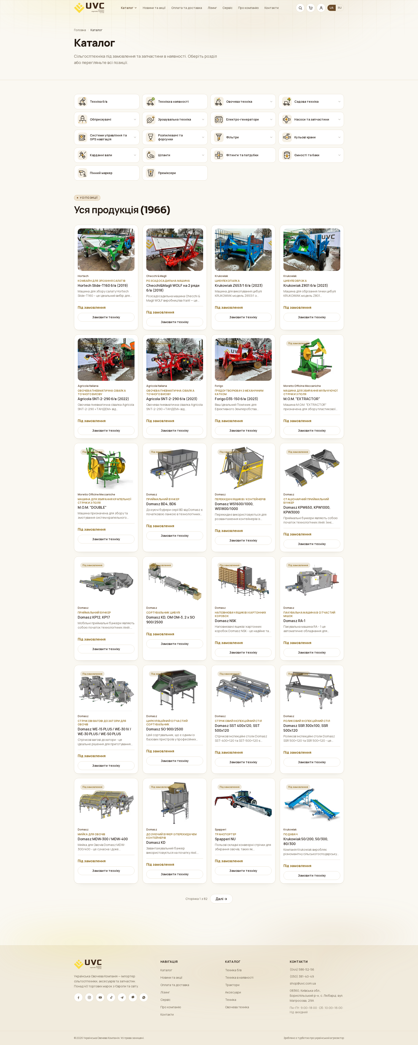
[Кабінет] (321, 7)
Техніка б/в (233, 970)
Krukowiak (221, 276)
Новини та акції (154, 8)
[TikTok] (111, 997)
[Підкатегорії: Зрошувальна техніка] (203, 119)
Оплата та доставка (186, 8)
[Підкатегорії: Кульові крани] (339, 137)
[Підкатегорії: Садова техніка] (339, 101)
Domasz (151, 494)
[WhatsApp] (143, 997)
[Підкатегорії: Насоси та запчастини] (339, 119)
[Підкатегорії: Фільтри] (271, 137)
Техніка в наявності (239, 977)
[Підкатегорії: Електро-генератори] (271, 119)
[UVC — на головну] (89, 8)
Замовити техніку (106, 317)
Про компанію (248, 8)
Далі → (221, 898)
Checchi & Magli (156, 276)
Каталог (127, 8)
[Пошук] (300, 7)
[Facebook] (78, 997)
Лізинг (212, 8)
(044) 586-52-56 (302, 969)
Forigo (219, 386)
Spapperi (220, 829)
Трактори (232, 985)
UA (332, 8)
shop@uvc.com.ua (303, 983)
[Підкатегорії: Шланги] (203, 155)
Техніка (230, 1000)
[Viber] (132, 997)
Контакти (272, 8)
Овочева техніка (237, 1007)
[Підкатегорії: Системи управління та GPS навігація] (135, 137)
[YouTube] (100, 997)
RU (340, 8)
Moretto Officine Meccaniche (302, 386)
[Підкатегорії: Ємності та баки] (339, 155)
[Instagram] (89, 997)
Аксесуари (233, 992)
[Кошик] (310, 7)
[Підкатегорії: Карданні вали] (135, 155)
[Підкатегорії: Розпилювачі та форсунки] (203, 137)
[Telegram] (122, 997)
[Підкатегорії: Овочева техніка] (271, 101)
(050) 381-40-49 (302, 976)
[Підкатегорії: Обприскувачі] (135, 119)
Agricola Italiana (88, 386)
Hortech (83, 276)
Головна (80, 30)
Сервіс (227, 8)
